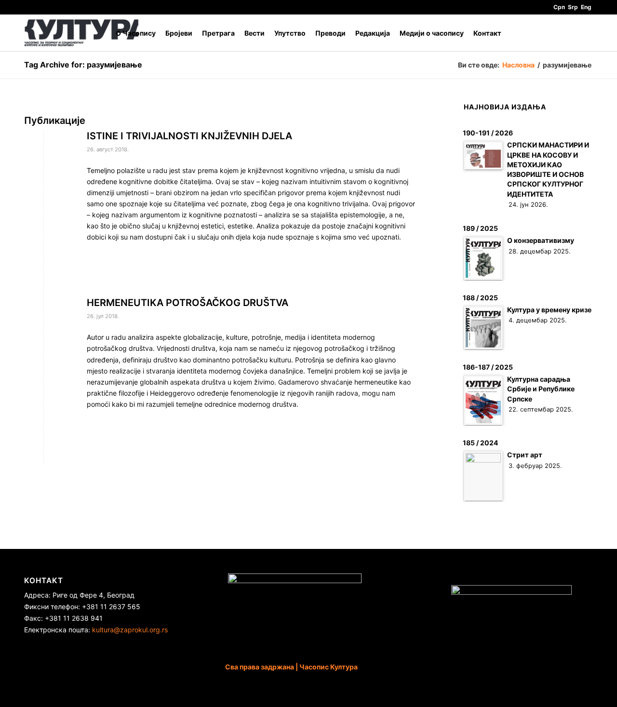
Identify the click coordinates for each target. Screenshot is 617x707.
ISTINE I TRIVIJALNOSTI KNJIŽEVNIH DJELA (189, 136)
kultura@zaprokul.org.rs (130, 630)
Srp (573, 7)
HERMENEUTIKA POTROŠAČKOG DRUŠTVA (187, 302)
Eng (586, 7)
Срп (559, 7)
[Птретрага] (583, 33)
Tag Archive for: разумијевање (83, 64)
